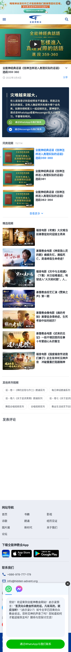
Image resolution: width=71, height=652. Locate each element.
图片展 (6, 527)
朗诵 (27, 521)
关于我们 (52, 527)
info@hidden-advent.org (22, 581)
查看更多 (35, 213)
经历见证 (52, 521)
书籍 (27, 514)
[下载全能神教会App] (6, 553)
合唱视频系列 (38, 406)
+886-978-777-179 (19, 574)
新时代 (28, 527)
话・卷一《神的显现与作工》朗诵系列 (25, 390)
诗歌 (4, 521)
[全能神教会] (35, 19)
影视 (49, 514)
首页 (4, 514)
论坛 (4, 534)
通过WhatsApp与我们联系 (35, 644)
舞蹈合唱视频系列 (14, 406)
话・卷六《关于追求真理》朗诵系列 (23, 398)
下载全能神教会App (15, 545)
